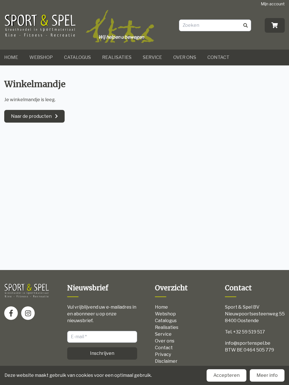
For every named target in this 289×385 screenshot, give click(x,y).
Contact (218, 57)
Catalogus (77, 57)
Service (152, 57)
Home (11, 57)
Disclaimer (166, 361)
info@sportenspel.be (247, 343)
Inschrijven (102, 353)
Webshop (41, 57)
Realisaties (117, 57)
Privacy (163, 354)
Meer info (267, 375)
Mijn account (273, 3)
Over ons (184, 57)
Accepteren (226, 375)
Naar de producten (31, 116)
